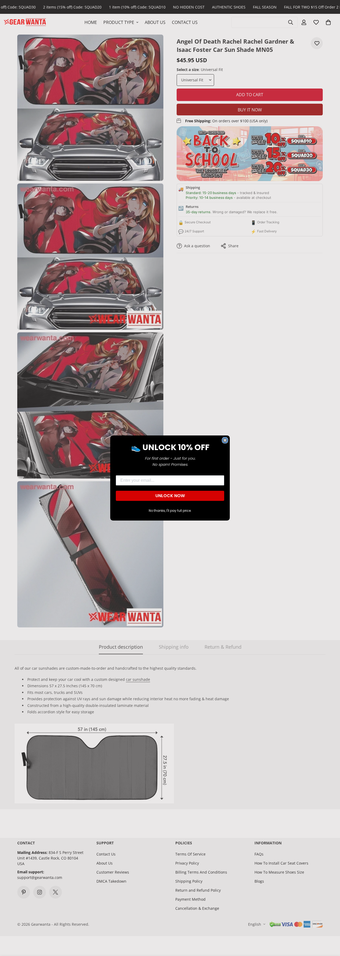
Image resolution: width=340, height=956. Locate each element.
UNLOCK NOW (170, 496)
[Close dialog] (225, 440)
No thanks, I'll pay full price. (170, 510)
